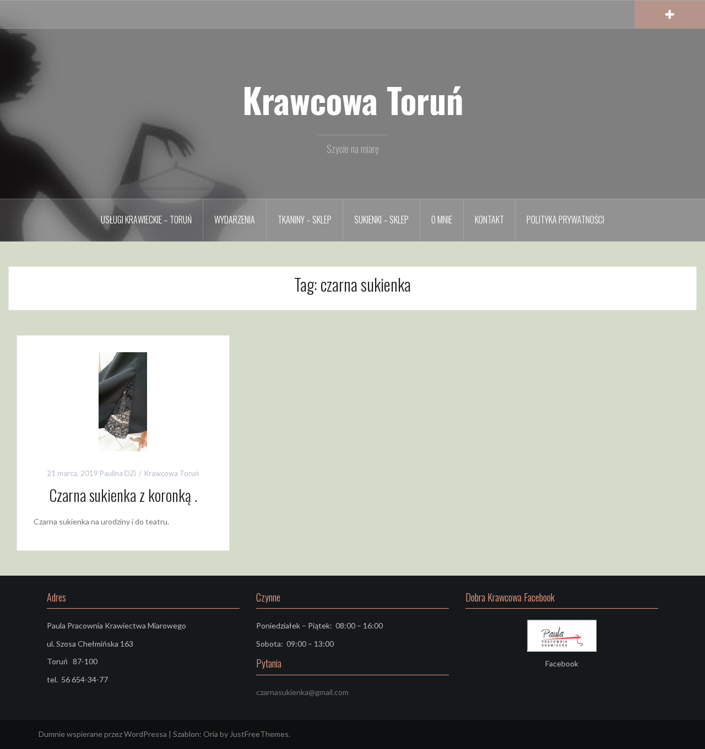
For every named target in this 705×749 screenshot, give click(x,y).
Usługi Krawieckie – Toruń (146, 219)
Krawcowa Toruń (352, 99)
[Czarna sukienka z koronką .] (123, 400)
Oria (210, 734)
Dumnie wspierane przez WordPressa (103, 734)
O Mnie (441, 219)
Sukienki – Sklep (381, 219)
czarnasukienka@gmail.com (302, 692)
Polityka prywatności (565, 219)
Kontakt (489, 219)
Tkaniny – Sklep (305, 219)
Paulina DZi (118, 473)
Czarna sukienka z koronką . (123, 495)
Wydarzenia (234, 219)
